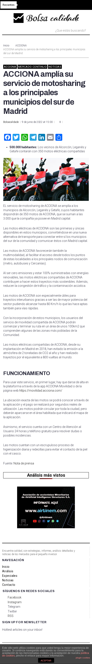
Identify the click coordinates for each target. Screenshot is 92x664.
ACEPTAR (46, 660)
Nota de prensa (23, 463)
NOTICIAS (55, 66)
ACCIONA (21, 45)
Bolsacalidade (11, 122)
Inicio (6, 45)
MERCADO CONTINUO (32, 66)
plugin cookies (83, 657)
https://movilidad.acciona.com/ (40, 390)
